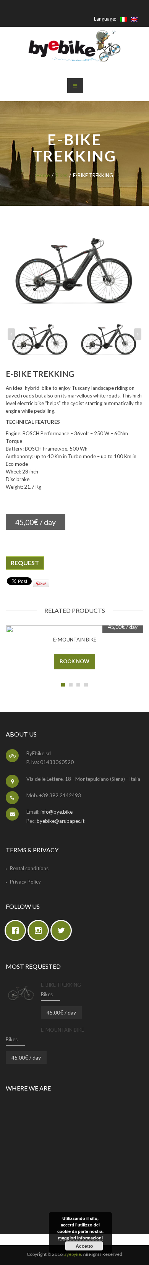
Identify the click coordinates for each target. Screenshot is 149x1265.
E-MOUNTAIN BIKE (74, 640)
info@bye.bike (56, 812)
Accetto (84, 1245)
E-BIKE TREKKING (61, 985)
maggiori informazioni (80, 1238)
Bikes (61, 175)
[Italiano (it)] (123, 19)
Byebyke (72, 1254)
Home (43, 175)
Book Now (74, 661)
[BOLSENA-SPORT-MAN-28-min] (40, 335)
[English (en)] (134, 19)
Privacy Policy (25, 882)
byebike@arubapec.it (60, 821)
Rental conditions (29, 868)
